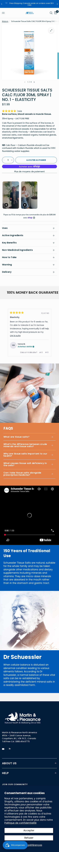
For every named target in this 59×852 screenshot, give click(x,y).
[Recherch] (51, 13)
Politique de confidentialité (20, 823)
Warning (7, 264)
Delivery (7, 272)
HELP (5, 773)
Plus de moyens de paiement (29, 171)
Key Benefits (9, 242)
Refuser (28, 837)
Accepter (28, 830)
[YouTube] (5, 749)
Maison (5, 21)
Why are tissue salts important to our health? (25, 454)
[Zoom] (51, 30)
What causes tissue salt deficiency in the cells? (25, 464)
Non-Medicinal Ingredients (17, 250)
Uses (5, 228)
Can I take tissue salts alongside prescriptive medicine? (22, 474)
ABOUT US (9, 763)
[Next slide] (54, 195)
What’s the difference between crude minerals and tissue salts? (25, 445)
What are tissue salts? (16, 436)
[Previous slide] (4, 195)
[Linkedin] (12, 749)
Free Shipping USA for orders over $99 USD (34, 4)
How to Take (9, 257)
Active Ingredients (12, 235)
